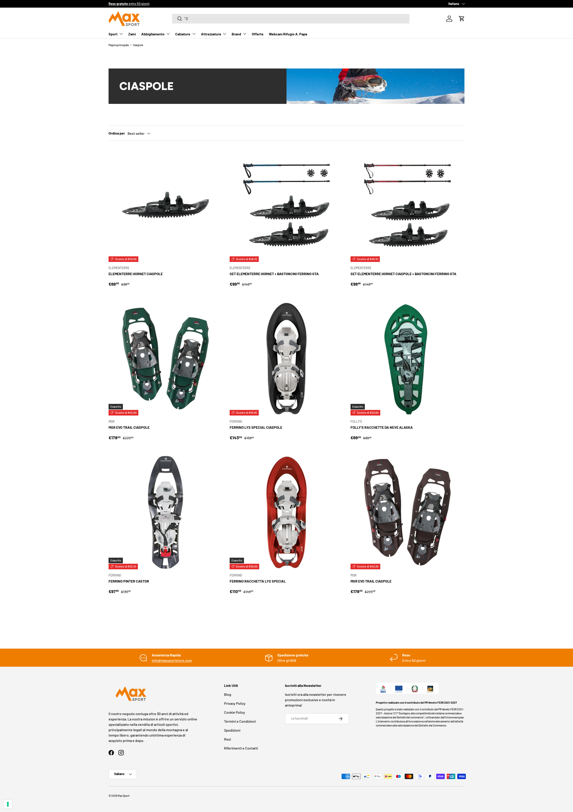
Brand (236, 34)
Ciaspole (138, 45)
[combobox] (290, 19)
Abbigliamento (153, 34)
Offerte (257, 34)
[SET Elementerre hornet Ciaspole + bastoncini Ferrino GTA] (407, 205)
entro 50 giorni (129, 4)
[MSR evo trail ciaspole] (165, 359)
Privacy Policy (235, 703)
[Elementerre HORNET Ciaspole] (165, 205)
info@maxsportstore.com (172, 660)
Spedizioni (232, 730)
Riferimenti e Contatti (241, 748)
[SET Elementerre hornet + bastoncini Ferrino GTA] (287, 205)
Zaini (132, 34)
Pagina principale (119, 45)
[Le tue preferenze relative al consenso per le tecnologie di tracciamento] (8, 804)
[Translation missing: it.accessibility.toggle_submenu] (121, 33)
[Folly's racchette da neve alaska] (407, 359)
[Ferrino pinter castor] (165, 512)
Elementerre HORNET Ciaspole (136, 274)
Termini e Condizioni (240, 721)
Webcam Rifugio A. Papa (288, 34)
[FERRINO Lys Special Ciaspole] (287, 359)
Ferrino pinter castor (129, 581)
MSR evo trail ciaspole (129, 427)
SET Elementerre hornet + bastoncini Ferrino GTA (274, 274)
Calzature (182, 34)
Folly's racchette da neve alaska (382, 427)
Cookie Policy (234, 712)
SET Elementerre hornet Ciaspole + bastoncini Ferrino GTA (403, 274)
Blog (227, 694)
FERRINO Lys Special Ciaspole (256, 427)
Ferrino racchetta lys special (258, 581)
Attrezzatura (211, 34)
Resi (227, 739)
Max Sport (123, 795)
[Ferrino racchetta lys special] (287, 512)
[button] (462, 19)
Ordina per (117, 133)
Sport (113, 34)
